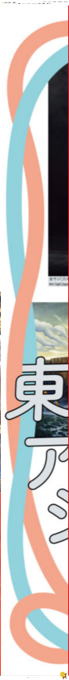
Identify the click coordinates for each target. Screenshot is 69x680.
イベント (23, 3)
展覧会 (19, 3)
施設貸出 (54, 1)
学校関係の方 (60, 1)
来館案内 (43, 3)
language (66, 1)
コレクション (34, 3)
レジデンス (29, 3)
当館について (49, 3)
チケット (49, 1)
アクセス (45, 1)
